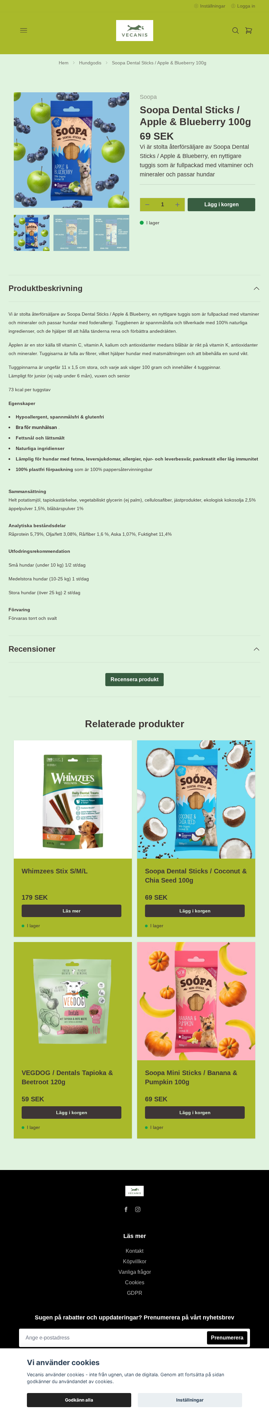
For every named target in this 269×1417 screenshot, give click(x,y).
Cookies (134, 1282)
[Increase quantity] (177, 204)
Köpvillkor (134, 1261)
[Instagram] (137, 1209)
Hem (64, 62)
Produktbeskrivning (46, 288)
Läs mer (71, 910)
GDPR (134, 1293)
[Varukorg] (248, 30)
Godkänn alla (79, 1400)
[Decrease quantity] (147, 204)
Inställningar (190, 1400)
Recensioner (32, 648)
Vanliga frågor (134, 1272)
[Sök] (235, 30)
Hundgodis (90, 62)
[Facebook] (126, 1209)
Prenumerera (227, 1337)
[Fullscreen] (71, 150)
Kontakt (134, 1251)
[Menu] (23, 30)
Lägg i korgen (195, 910)
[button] (118, 153)
